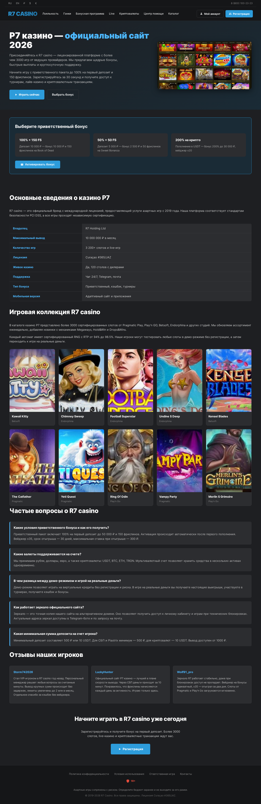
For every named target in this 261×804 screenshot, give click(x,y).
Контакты (186, 773)
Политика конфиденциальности (89, 773)
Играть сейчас (29, 94)
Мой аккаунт (212, 13)
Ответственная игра (162, 773)
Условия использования (129, 773)
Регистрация (241, 13)
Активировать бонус (40, 164)
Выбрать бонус (63, 94)
